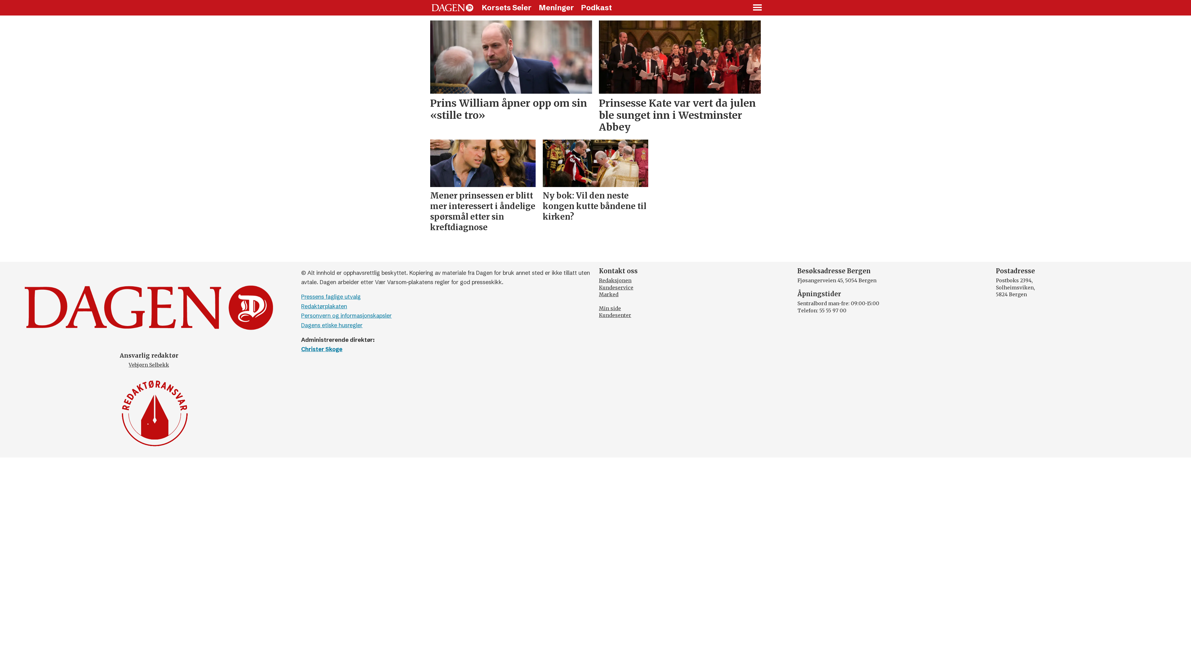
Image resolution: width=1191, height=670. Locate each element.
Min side (610, 308)
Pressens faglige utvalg (331, 296)
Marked (608, 294)
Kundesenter (615, 315)
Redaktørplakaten (324, 306)
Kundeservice (616, 287)
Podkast (596, 7)
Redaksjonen (615, 280)
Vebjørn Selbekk (149, 365)
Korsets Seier (507, 7)
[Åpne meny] (757, 8)
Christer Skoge (321, 349)
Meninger (556, 7)
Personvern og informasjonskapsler (346, 315)
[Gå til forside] (452, 7)
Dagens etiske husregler (332, 325)
